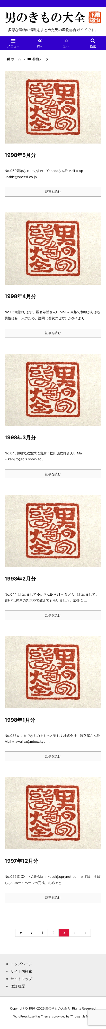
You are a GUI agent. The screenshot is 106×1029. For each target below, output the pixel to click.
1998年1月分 (20, 720)
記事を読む (53, 191)
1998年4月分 (20, 296)
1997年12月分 (21, 861)
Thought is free (81, 1016)
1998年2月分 (20, 579)
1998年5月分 (20, 155)
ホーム (16, 59)
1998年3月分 (20, 437)
